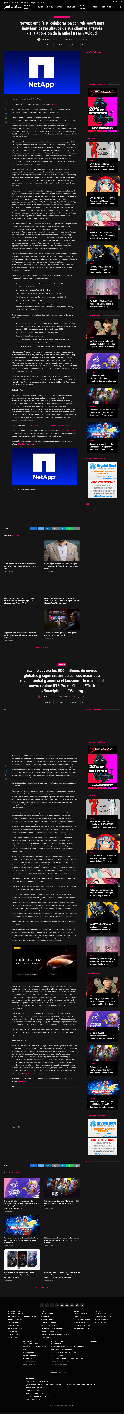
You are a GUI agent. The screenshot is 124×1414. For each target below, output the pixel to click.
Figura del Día (28, 1352)
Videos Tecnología (58, 1373)
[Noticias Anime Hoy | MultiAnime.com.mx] (13, 7)
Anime (92, 161)
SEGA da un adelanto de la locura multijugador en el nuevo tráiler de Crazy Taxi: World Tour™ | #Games (61, 1240)
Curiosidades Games (49, 1325)
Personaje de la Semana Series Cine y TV (67, 1358)
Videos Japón (100, 1322)
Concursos (27, 1349)
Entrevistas (28, 1358)
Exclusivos (70, 7)
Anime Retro (13, 1337)
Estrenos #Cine (57, 1355)
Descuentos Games (48, 1322)
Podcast (96, 7)
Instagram (70, 425)
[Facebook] (6, 100)
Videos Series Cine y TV (60, 1361)
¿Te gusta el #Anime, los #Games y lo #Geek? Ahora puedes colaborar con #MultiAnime (61, 1385)
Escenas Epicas (29, 1364)
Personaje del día (30, 1355)
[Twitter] (6, 104)
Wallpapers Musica (81, 1328)
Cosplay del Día (29, 1361)
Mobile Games (46, 1316)
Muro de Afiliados (33, 1390)
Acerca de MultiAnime (34, 1388)
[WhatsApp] (6, 118)
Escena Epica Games (48, 1331)
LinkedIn (52, 425)
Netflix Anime (13, 1325)
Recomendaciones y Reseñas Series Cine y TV (68, 1346)
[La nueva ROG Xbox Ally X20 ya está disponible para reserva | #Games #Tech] (62, 619)
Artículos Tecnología (60, 1370)
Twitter (45, 425)
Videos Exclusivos (30, 1343)
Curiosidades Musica (82, 1319)
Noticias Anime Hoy (15, 1313)
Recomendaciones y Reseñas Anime (22, 1316)
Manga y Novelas (15, 1319)
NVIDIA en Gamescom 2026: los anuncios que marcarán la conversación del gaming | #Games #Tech (20, 566)
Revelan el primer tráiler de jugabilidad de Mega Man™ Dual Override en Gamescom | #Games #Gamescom (102, 447)
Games (40, 7)
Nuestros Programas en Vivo (38, 1396)
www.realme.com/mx (34, 1073)
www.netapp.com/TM (67, 430)
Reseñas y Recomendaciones (34, 1346)
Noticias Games (47, 1313)
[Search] (120, 7)
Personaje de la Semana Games (53, 1328)
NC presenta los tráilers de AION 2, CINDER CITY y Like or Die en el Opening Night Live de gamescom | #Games (20, 1274)
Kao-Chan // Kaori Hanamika (37, 1382)
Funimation (12, 1331)
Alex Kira (46, 697)
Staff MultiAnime (33, 1399)
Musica (50, 7)
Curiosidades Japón (103, 1316)
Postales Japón (101, 1319)
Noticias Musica (80, 1313)
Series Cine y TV (57, 1343)
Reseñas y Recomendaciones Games (55, 1334)
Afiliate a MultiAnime (34, 1394)
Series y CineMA (82, 6)
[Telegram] (6, 113)
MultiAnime (106, 7)
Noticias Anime (27, 6)
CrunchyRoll (13, 1322)
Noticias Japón (101, 1313)
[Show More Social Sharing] (82, 45)
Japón (59, 7)
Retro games (46, 1337)
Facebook (60, 425)
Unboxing (27, 1367)
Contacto (30, 1379)
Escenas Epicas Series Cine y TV (63, 1352)
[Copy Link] (6, 122)
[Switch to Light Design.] (117, 7)
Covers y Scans (14, 1334)
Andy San (46, 39)
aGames (92, 372)
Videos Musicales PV (82, 1325)
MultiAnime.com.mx (25, 444)
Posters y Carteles (59, 1364)
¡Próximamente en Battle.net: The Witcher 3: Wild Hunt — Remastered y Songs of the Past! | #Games (31, 2)
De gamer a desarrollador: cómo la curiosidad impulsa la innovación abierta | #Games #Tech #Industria (20, 635)
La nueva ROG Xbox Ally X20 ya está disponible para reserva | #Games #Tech (60, 634)
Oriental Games (47, 1319)
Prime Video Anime (15, 1328)
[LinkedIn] (6, 109)
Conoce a (77, 1316)
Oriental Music (80, 1322)
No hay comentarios (81, 39)
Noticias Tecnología (62, 17)
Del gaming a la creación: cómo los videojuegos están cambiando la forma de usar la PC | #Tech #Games (61, 566)
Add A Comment (42, 648)
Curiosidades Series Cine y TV (62, 1349)
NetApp (55, 104)
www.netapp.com (35, 425)
